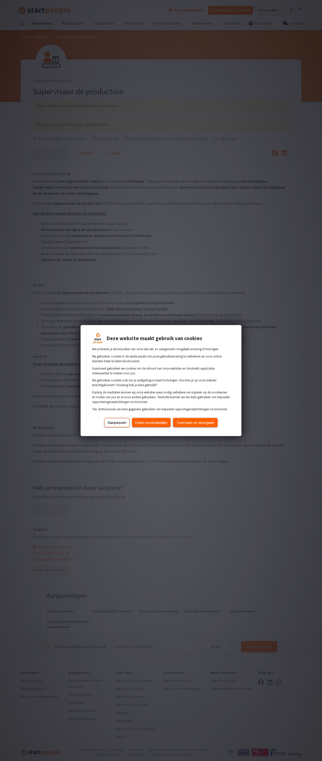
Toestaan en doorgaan (195, 422)
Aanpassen (117, 422)
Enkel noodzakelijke (151, 422)
